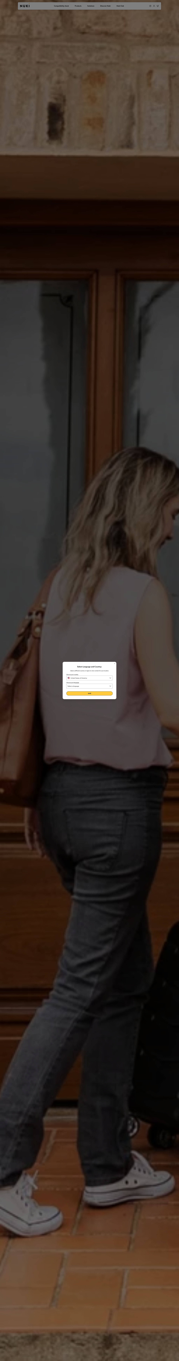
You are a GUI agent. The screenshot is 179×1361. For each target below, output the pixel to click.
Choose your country (72, 674)
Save (89, 693)
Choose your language (72, 682)
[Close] (114, 663)
